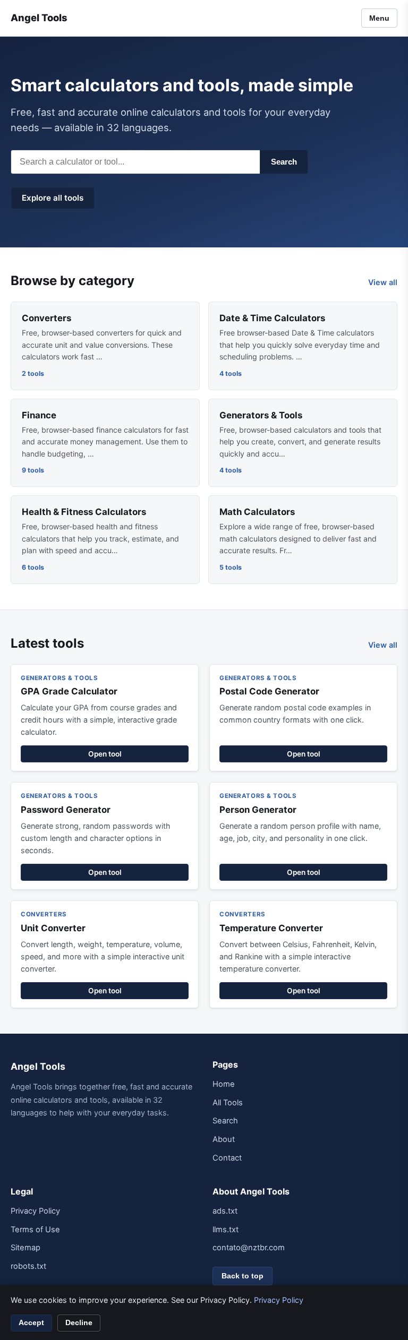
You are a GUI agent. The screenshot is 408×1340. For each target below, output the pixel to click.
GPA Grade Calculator (69, 691)
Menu (379, 18)
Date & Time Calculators (272, 318)
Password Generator (65, 809)
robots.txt (28, 1266)
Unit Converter (53, 928)
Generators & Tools (260, 415)
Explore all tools (52, 198)
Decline (78, 1323)
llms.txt (225, 1229)
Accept (31, 1323)
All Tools (227, 1102)
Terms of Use (35, 1229)
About (223, 1139)
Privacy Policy (35, 1211)
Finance (39, 415)
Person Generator (257, 809)
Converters (46, 318)
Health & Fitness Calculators (84, 511)
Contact (227, 1158)
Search (284, 161)
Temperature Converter (271, 928)
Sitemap (25, 1247)
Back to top (243, 1276)
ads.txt (224, 1211)
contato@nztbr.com (248, 1247)
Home (223, 1084)
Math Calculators (257, 511)
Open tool (105, 754)
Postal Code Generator (269, 691)
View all (382, 282)
